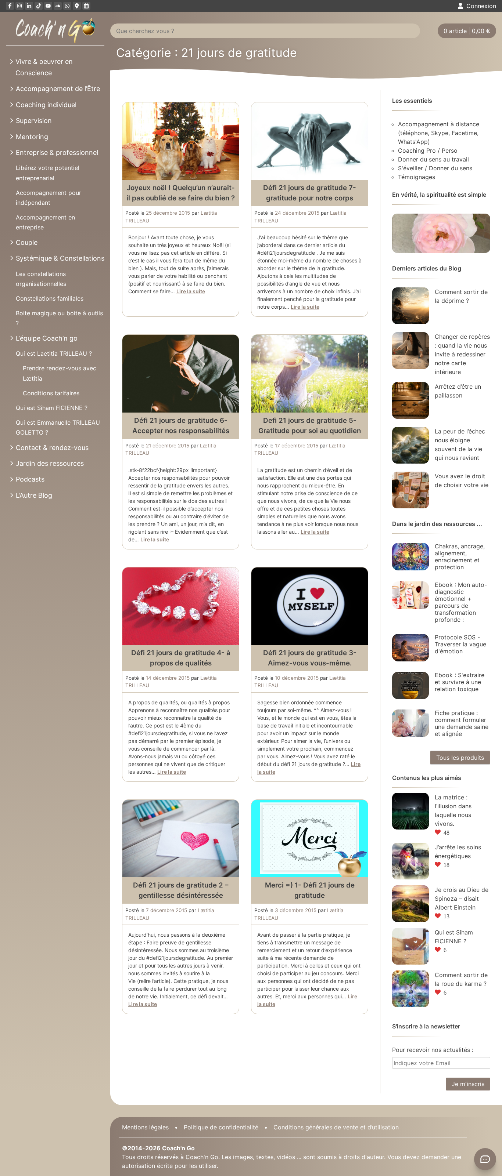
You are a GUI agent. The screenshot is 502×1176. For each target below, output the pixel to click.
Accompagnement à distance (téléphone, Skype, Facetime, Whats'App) (438, 132)
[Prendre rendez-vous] (86, 6)
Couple (26, 242)
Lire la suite (190, 291)
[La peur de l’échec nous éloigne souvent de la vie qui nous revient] (410, 445)
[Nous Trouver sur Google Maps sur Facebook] (77, 6)
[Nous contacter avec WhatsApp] (67, 6)
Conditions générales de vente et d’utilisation (336, 1127)
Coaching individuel (46, 105)
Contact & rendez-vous (52, 447)
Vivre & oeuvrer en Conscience (44, 67)
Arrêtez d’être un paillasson (458, 391)
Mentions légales (145, 1127)
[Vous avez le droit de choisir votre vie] (410, 490)
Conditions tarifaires (51, 393)
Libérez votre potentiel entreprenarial (47, 172)
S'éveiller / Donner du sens (435, 168)
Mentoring (32, 137)
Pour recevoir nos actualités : (432, 1049)
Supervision (34, 120)
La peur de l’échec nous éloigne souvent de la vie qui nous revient (460, 444)
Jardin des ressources (50, 463)
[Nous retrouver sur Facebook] (10, 6)
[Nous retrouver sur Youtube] (48, 6)
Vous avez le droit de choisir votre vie (461, 480)
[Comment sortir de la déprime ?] (410, 305)
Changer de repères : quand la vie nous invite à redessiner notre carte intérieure (462, 354)
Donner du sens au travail (433, 159)
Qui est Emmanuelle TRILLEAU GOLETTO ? (58, 427)
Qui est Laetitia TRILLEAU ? (54, 353)
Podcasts (30, 479)
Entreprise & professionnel (57, 152)
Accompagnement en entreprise (45, 222)
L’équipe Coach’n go (47, 338)
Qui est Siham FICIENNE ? (51, 407)
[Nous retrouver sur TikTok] (39, 6)
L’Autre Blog (34, 495)
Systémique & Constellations (60, 258)
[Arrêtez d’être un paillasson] (410, 400)
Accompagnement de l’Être (58, 88)
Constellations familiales (49, 298)
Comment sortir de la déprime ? (461, 296)
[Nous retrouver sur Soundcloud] (58, 6)
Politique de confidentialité (221, 1127)
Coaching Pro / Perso (428, 150)
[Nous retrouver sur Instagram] (19, 6)
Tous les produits (460, 757)
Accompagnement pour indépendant (48, 197)
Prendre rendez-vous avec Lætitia (59, 373)
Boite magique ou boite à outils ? (59, 318)
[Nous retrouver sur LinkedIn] (29, 6)
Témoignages (416, 177)
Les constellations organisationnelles (41, 278)
